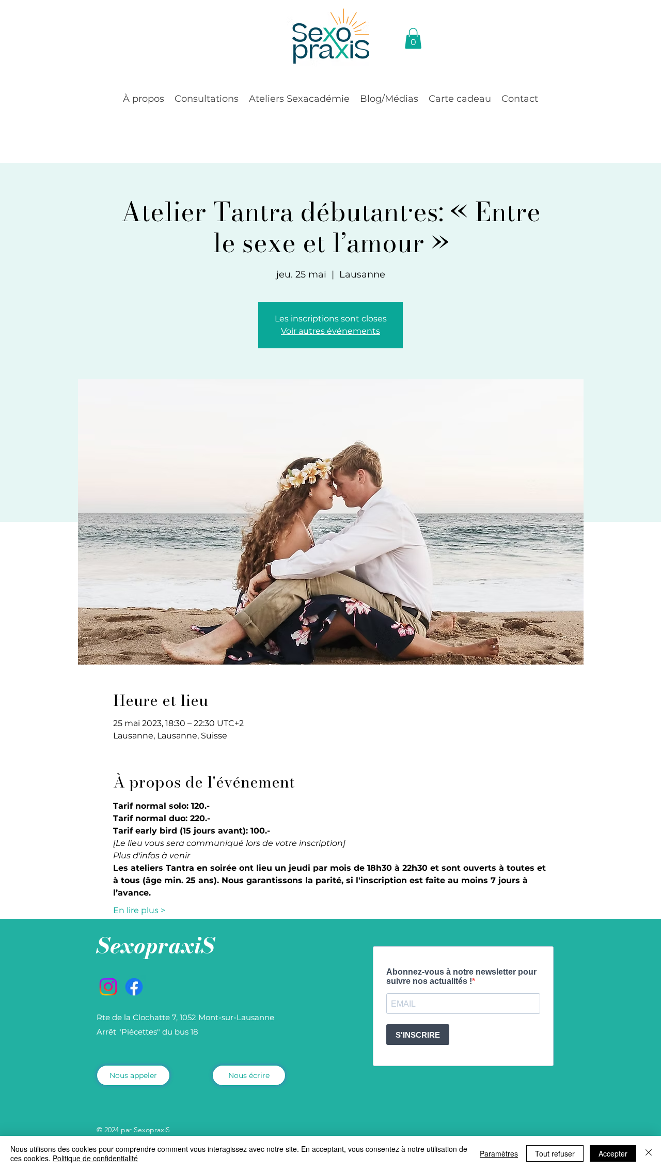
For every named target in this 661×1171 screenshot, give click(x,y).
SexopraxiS (156, 945)
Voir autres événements (330, 331)
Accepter (613, 1153)
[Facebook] (134, 986)
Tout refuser (555, 1153)
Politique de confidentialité (95, 1158)
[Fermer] (648, 1153)
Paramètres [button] (499, 1153)
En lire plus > (139, 910)
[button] (143, 98)
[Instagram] (108, 986)
